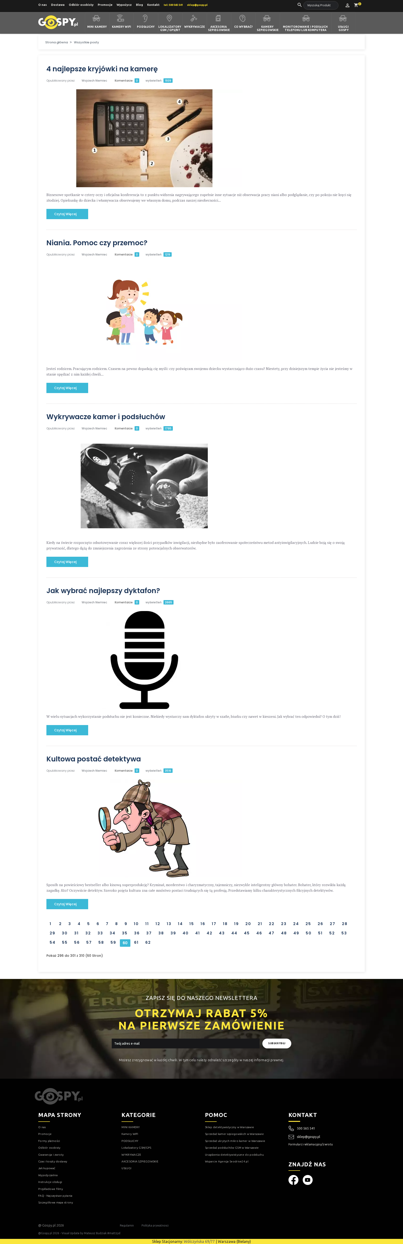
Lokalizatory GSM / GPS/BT (170, 28)
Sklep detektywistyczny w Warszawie (229, 1127)
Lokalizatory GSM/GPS (136, 1147)
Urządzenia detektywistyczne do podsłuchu (234, 1154)
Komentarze (126, 81)
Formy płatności (49, 1140)
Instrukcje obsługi (50, 1181)
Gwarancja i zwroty (51, 1154)
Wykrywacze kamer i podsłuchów (105, 417)
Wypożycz (124, 4)
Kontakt (153, 4)
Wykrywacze (194, 26)
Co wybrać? (243, 26)
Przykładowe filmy (50, 1188)
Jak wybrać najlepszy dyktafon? (103, 591)
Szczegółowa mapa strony (55, 1202)
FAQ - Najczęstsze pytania (55, 1195)
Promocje (105, 4)
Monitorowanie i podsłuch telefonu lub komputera (305, 28)
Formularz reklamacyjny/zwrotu (310, 1144)
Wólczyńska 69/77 (199, 1241)
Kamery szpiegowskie (268, 28)
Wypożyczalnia (48, 1175)
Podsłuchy (146, 26)
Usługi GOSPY (343, 28)
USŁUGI (126, 1168)
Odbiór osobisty (81, 4)
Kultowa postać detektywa (93, 759)
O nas (42, 4)
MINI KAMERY (131, 1127)
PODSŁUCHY (130, 1140)
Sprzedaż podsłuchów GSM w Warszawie (232, 1147)
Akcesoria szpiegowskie (219, 28)
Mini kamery (97, 26)
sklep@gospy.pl (308, 1137)
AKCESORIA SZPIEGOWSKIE (140, 1161)
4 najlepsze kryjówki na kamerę (102, 69)
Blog (139, 4)
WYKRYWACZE (131, 1154)
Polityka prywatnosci (155, 1225)
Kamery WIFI (121, 26)
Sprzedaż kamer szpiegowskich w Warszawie (234, 1133)
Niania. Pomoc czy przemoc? (96, 243)
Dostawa (58, 4)
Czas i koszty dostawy (52, 1161)
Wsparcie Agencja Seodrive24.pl (226, 1161)
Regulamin (127, 1225)
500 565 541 (306, 1128)
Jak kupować (46, 1168)
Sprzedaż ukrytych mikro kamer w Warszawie (235, 1140)
